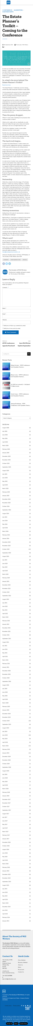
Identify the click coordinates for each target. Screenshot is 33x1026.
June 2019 (5, 735)
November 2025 (6, 460)
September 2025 (6, 467)
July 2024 (4, 517)
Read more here (6, 85)
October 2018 (5, 763)
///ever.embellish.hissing (8, 973)
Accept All (9, 1023)
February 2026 (6, 449)
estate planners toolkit (16, 259)
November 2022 (6, 588)
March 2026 (5, 445)
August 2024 (5, 513)
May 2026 (4, 438)
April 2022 (5, 613)
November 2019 (6, 717)
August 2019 (5, 728)
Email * (4, 314)
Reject (16, 1023)
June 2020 (5, 692)
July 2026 (4, 431)
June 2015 (5, 892)
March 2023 (5, 574)
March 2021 (5, 660)
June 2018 (5, 778)
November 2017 (6, 803)
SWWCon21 (25, 259)
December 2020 (6, 671)
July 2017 (4, 817)
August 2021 (5, 642)
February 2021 (6, 663)
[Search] (29, 354)
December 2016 (6, 842)
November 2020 (6, 674)
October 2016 (5, 846)
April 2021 (5, 656)
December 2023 (6, 542)
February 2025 (6, 492)
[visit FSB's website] (28, 1008)
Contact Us (21, 972)
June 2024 (5, 520)
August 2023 (5, 556)
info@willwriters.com (10, 979)
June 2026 (5, 435)
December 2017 (6, 799)
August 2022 (5, 599)
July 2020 (4, 688)
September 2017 (6, 810)
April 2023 (5, 570)
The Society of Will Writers (22, 44)
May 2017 (4, 824)
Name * (4, 308)
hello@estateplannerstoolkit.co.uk (11, 252)
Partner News (8, 12)
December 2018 (6, 756)
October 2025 (5, 463)
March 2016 (5, 864)
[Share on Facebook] (3, 263)
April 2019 (5, 742)
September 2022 (6, 595)
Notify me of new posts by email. (12, 328)
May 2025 (4, 481)
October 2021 (5, 635)
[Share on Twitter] (6, 263)
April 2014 (5, 914)
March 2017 (5, 831)
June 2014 (5, 910)
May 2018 (4, 781)
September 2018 (6, 767)
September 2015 (6, 881)
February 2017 (6, 835)
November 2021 (6, 631)
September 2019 (6, 724)
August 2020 (5, 685)
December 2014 (6, 906)
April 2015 (5, 899)
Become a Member (23, 962)
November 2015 (6, 878)
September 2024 (6, 510)
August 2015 (5, 885)
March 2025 (5, 488)
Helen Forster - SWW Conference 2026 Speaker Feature (20, 366)
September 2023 (6, 553)
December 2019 (6, 713)
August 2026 (5, 428)
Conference (7, 10)
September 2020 (6, 681)
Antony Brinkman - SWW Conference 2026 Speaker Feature (20, 404)
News (19, 967)
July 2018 (4, 774)
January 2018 (5, 796)
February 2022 (6, 620)
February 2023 (6, 578)
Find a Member (22, 960)
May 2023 (4, 567)
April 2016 (5, 860)
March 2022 (5, 617)
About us (20, 965)
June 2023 (5, 563)
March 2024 (5, 531)
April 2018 (5, 785)
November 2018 (6, 760)
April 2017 (5, 828)
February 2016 (6, 867)
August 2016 (5, 849)
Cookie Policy (23, 1023)
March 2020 (5, 703)
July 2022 (4, 603)
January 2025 (5, 495)
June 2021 (5, 649)
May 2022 (4, 610)
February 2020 (6, 706)
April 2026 (5, 442)
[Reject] (31, 1020)
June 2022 (5, 606)
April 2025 (5, 485)
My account (21, 969)
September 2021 (6, 638)
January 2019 (5, 753)
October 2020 (5, 678)
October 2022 (5, 592)
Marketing (18, 10)
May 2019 (4, 738)
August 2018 (5, 771)
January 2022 (5, 624)
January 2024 (5, 538)
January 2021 (5, 667)
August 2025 (5, 470)
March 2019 (5, 746)
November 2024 (6, 502)
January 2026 (5, 452)
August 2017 (5, 813)
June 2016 (5, 853)
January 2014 (5, 921)
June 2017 (5, 821)
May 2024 (4, 524)
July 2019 (4, 731)
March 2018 (5, 788)
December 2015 (6, 874)
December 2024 (6, 499)
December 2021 (6, 628)
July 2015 (4, 889)
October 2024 (5, 506)
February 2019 (6, 749)
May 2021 (4, 653)
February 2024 (6, 535)
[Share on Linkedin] (9, 263)
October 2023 (5, 549)
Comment (5, 287)
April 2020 (5, 699)
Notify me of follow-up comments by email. (15, 325)
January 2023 (5, 581)
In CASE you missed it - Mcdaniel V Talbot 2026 (20, 385)
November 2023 (6, 545)
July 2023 (4, 560)
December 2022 (6, 585)
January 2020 (5, 710)
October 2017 (5, 806)
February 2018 (6, 792)
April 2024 (5, 528)
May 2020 (4, 696)
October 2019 (5, 721)
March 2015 (5, 903)
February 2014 (6, 917)
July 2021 (4, 645)
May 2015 (4, 896)
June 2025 (5, 478)
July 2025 (4, 474)
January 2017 (5, 839)
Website (4, 320)
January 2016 (5, 871)
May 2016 (4, 856)
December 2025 (6, 456)
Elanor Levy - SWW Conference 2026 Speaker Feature (20, 375)
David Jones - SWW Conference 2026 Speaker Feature (20, 395)
